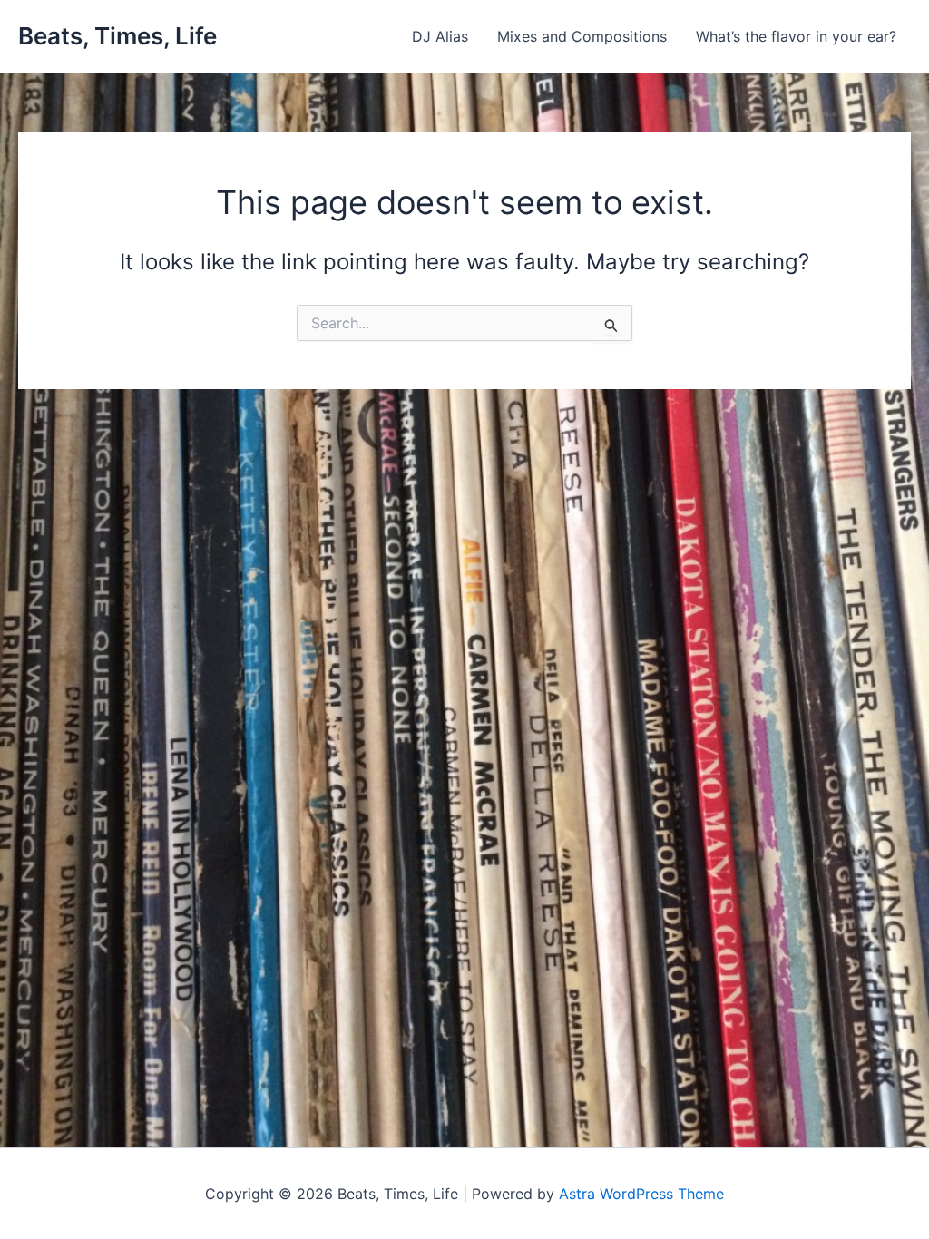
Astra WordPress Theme (641, 1194)
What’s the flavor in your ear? (796, 36)
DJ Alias (440, 36)
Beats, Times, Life (117, 36)
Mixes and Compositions (582, 36)
